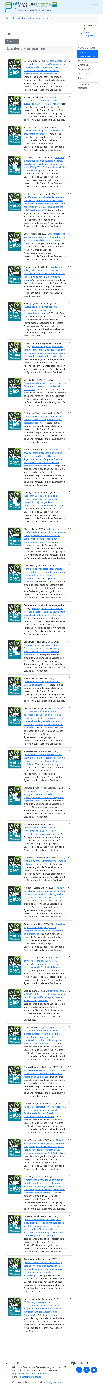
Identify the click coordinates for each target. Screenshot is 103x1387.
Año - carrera (84, 73)
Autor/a (82, 60)
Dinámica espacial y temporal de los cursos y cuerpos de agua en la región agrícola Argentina (43, 419)
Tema (80, 77)
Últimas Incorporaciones (86, 54)
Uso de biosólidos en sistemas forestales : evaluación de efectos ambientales (41, 100)
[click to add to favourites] (69, 60)
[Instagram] (86, 1370)
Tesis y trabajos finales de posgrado (24, 18)
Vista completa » (89, 34)
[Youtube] (94, 1370)
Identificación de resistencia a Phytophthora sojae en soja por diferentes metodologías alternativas (42, 830)
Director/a (83, 64)
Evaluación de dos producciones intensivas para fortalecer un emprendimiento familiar (40, 310)
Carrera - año (84, 69)
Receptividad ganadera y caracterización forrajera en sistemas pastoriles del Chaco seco (45, 386)
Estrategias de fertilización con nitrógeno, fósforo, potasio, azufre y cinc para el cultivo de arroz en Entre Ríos (44, 611)
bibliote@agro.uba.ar (30, 1376)
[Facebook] (79, 1370)
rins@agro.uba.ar (53, 1382)
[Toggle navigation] (94, 7)
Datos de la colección (83, 86)
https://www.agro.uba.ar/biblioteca (30, 1373)
